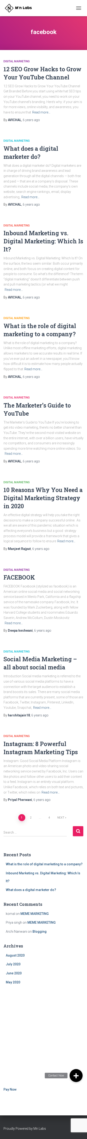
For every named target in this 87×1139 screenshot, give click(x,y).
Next (60, 817)
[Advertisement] (43, 1036)
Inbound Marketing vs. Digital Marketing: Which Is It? (43, 241)
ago (31, 120)
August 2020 (15, 955)
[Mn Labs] (21, 8)
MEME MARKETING (34, 914)
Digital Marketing (16, 61)
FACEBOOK (19, 577)
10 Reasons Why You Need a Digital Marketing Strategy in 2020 (43, 498)
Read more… (41, 112)
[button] (76, 1075)
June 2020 (14, 973)
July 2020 (13, 964)
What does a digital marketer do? (31, 890)
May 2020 (13, 982)
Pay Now (9, 1089)
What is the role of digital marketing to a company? (44, 864)
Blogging (39, 931)
